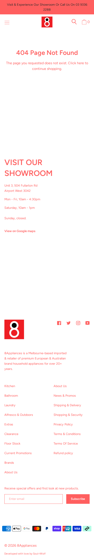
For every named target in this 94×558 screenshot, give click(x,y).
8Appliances (27, 545)
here (80, 63)
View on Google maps (19, 231)
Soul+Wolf (39, 553)
